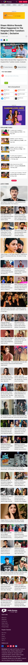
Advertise (4, 619)
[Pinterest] (13, 646)
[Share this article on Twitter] (4, 40)
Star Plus (4, 632)
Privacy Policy (5, 627)
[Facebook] (3, 646)
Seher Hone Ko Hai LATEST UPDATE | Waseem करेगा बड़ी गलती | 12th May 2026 (18, 166)
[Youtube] (8, 646)
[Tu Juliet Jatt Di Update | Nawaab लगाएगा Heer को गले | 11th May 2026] (5, 133)
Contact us (4, 621)
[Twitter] (5, 646)
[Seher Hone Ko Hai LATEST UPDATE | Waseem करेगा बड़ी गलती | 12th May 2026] (5, 166)
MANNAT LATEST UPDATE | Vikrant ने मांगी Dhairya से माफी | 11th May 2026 (18, 140)
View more (14, 180)
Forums (9, 5)
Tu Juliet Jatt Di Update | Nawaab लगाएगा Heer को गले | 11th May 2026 (17, 132)
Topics (14, 5)
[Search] (16, 1)
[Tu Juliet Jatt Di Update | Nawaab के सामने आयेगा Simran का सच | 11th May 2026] (5, 158)
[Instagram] (11, 646)
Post (6, 83)
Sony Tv (4, 638)
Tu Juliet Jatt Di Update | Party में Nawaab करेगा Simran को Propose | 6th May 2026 (18, 174)
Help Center (5, 623)
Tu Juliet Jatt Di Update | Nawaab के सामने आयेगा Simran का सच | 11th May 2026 (18, 157)
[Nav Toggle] (1, 1)
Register (25, 1)
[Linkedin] (16, 646)
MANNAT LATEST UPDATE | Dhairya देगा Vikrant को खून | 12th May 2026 (17, 149)
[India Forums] (7, 2)
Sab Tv (3, 640)
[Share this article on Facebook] (1, 40)
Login (20, 1)
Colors (3, 636)
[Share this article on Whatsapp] (7, 40)
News (3, 5)
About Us (4, 617)
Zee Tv (3, 634)
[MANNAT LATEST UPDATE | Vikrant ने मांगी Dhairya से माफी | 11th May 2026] (5, 141)
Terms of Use (5, 625)
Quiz (19, 5)
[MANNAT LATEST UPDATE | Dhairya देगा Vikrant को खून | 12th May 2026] (5, 149)
